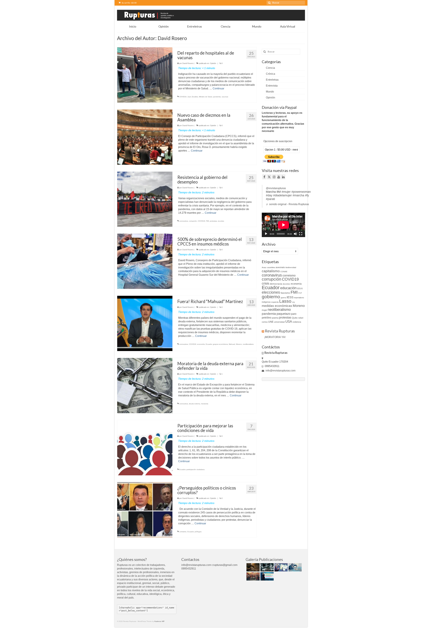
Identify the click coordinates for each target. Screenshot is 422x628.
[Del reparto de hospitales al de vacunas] (144, 74)
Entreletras (272, 79)
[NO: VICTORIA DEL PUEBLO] (253, 576)
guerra (283, 298)
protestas (213, 221)
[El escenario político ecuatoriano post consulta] (267, 576)
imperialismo (299, 298)
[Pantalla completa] (300, 233)
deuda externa (194, 404)
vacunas (225, 97)
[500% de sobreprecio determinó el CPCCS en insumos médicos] (144, 261)
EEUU (300, 288)
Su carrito (128, 2)
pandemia (217, 97)
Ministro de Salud (205, 97)
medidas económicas (277, 305)
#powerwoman (301, 191)
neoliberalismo (248, 344)
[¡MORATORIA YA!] (253, 567)
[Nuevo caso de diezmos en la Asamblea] (144, 136)
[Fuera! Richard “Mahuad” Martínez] (144, 323)
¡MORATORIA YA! (275, 337)
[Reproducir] (266, 233)
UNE (270, 322)
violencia (297, 322)
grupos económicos (220, 344)
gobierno (271, 296)
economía (201, 344)
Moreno (239, 344)
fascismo (285, 292)
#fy (307, 195)
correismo (182, 532)
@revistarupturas (276, 188)
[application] (283, 225)
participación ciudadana (195, 469)
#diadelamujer (282, 195)
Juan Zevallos (192, 97)
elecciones (271, 292)
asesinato (280, 267)
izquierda (275, 302)
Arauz (264, 267)
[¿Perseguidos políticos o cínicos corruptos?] (144, 509)
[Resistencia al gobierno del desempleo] (144, 199)
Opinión (213, 63)
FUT (300, 293)
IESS (290, 297)
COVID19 (182, 97)
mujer (264, 310)
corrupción (193, 221)
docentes (286, 284)
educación (288, 288)
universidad (279, 322)
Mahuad (232, 344)
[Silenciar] (295, 233)
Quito (295, 317)
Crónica (270, 73)
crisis (265, 283)
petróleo (266, 317)
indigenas (266, 302)
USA (288, 321)
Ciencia (270, 67)
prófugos (198, 532)
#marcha (298, 195)
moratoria (204, 404)
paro (293, 313)
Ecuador (209, 344)
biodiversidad (291, 267)
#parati (270, 199)
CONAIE (283, 272)
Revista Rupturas (280, 330)
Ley (293, 302)
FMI (207, 221)
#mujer (286, 191)
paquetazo (283, 313)
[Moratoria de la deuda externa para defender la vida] (144, 385)
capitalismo (271, 271)
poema (275, 318)
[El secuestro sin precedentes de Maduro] (281, 567)
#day (269, 195)
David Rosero (187, 63)
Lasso (285, 301)
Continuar (218, 88)
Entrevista (272, 85)
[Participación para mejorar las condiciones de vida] (144, 447)
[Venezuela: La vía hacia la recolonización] (295, 567)
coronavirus (183, 221)
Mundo (270, 91)
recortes (221, 221)
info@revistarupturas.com (280, 370)
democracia (276, 283)
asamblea (271, 267)
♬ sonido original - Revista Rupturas (287, 204)
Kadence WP (159, 621)
